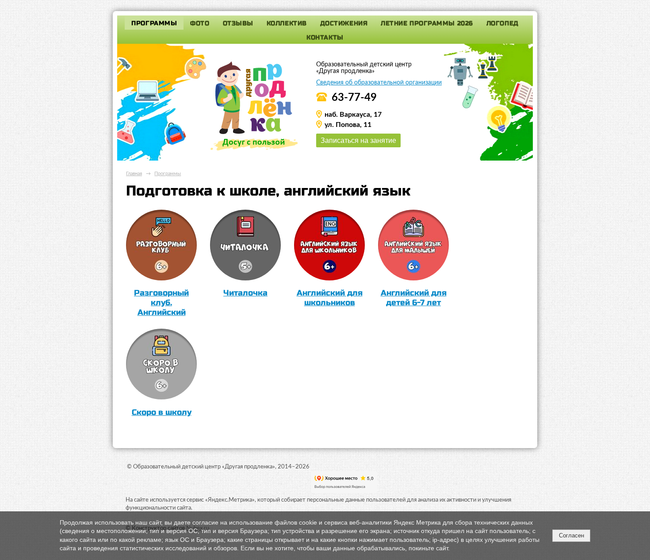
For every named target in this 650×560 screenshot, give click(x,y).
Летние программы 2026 (427, 23)
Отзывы (238, 23)
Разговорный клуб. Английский (161, 302)
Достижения (344, 23)
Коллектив (287, 23)
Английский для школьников (330, 297)
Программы (154, 23)
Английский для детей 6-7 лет (414, 297)
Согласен (571, 535)
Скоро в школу (161, 412)
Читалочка (245, 293)
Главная (134, 173)
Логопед (502, 23)
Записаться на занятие (358, 140)
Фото (199, 23)
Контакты (324, 37)
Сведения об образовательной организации (379, 83)
